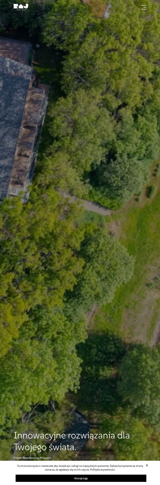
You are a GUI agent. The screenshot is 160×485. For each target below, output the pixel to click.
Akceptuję (81, 478)
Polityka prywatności (102, 469)
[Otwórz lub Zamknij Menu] (143, 7)
